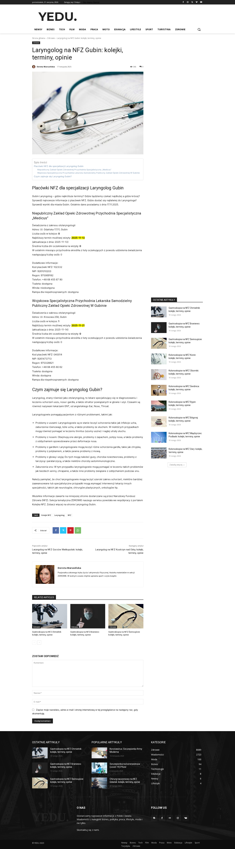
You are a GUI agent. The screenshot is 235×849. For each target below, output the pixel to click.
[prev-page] (34, 642)
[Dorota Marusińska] (34, 66)
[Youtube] (201, 2)
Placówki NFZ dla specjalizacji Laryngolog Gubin (58, 166)
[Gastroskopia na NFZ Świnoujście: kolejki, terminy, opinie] (125, 616)
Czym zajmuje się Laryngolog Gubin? (53, 176)
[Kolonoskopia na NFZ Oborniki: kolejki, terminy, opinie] (159, 374)
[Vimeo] (196, 2)
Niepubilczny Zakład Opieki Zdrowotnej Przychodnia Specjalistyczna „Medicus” (74, 169)
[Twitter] (192, 2)
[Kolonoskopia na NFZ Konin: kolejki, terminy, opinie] (159, 358)
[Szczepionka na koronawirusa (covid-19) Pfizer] (99, 767)
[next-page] (39, 642)
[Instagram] (188, 2)
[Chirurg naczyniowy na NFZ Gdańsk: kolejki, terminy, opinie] (99, 783)
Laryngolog (59, 515)
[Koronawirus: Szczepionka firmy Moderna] (99, 752)
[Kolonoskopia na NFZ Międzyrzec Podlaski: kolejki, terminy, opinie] (159, 437)
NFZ (69, 515)
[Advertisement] (141, 16)
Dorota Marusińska (46, 66)
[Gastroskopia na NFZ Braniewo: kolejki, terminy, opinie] (87, 616)
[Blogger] (154, 818)
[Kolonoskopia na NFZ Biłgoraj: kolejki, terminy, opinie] (159, 421)
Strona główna (38, 38)
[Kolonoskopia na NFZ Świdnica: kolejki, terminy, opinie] (159, 390)
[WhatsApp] (78, 530)
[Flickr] (170, 818)
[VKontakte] (186, 818)
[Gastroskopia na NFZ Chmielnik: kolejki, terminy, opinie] (49, 616)
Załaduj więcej (175, 464)
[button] (199, 29)
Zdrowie (51, 38)
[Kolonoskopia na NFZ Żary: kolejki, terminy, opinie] (159, 453)
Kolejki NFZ (46, 515)
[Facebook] (183, 2)
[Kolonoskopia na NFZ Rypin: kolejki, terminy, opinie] (159, 406)
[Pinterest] (70, 530)
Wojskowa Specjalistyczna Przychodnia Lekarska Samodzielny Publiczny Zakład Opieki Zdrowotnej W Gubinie (88, 173)
